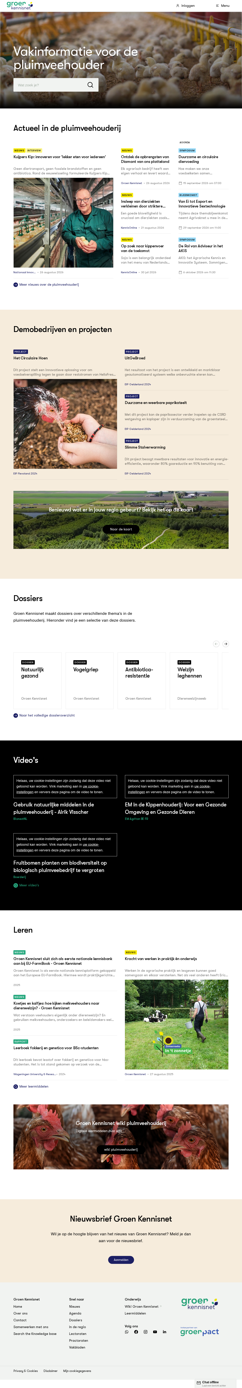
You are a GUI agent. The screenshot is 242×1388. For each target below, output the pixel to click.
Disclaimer (50, 1371)
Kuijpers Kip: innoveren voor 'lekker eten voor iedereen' (59, 157)
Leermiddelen (135, 1313)
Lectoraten (77, 1334)
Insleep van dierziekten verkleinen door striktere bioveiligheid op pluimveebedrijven (142, 208)
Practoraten (78, 1340)
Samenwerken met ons (30, 1327)
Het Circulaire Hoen (30, 358)
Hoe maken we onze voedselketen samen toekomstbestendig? (194, 171)
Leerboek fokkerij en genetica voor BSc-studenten (56, 1048)
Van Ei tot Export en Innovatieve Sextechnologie (201, 203)
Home (17, 1306)
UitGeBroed (135, 358)
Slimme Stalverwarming (145, 447)
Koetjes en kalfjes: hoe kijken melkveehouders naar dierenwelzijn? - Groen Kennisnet (56, 1005)
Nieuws (74, 1306)
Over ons (20, 1313)
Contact (19, 1320)
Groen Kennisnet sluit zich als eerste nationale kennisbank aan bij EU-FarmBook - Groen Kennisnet (62, 961)
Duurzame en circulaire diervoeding (198, 159)
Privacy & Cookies (25, 1371)
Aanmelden (121, 1260)
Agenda (75, 1313)
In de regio (77, 1327)
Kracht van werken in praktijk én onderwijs (161, 958)
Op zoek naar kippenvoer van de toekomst (142, 248)
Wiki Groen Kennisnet (141, 1306)
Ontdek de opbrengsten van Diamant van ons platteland (145, 159)
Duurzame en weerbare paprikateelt (156, 402)
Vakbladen (77, 1347)
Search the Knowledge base (35, 1334)
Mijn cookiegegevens (77, 1371)
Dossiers (75, 1320)
